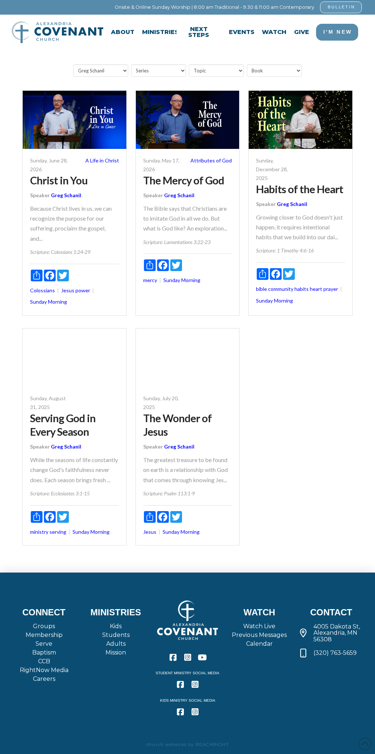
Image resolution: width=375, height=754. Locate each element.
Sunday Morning (48, 302)
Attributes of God (211, 160)
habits (301, 289)
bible (261, 289)
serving (57, 532)
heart (316, 289)
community (280, 289)
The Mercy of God (183, 180)
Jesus (67, 290)
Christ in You (59, 180)
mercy (150, 280)
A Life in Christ (102, 160)
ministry (39, 532)
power (82, 290)
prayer (330, 289)
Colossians (42, 290)
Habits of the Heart (299, 189)
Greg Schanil (66, 195)
